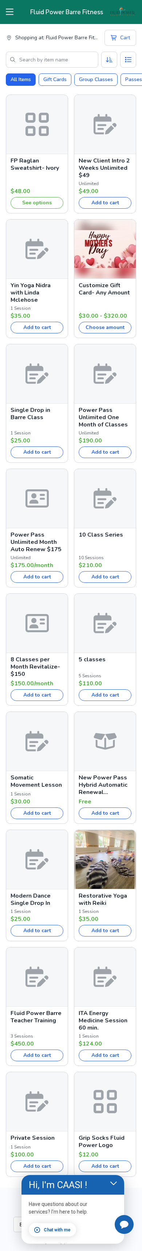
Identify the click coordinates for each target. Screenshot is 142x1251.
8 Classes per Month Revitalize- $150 (35, 667)
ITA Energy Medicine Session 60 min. (103, 1020)
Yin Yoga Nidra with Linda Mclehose (31, 293)
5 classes (92, 659)
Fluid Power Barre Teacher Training (36, 1017)
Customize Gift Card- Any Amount (104, 289)
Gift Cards (55, 79)
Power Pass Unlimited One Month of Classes (103, 417)
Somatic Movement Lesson (36, 781)
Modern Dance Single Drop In (31, 899)
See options (37, 202)
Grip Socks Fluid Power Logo (102, 1141)
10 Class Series (101, 534)
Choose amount (105, 327)
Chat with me (57, 1229)
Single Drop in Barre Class (30, 413)
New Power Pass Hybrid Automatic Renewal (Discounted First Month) (103, 785)
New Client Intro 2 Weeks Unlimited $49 (104, 168)
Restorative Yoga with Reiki (103, 899)
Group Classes (96, 79)
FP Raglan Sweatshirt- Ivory (35, 164)
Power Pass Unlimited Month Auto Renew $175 (36, 542)
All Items (21, 79)
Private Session (33, 1138)
